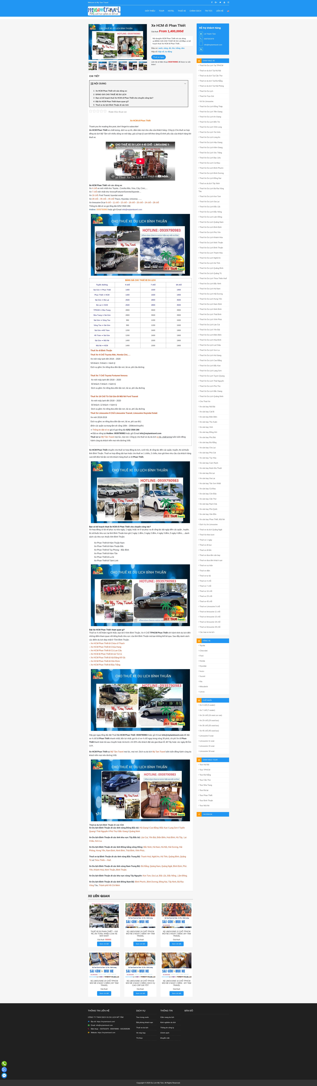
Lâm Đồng (182, 876)
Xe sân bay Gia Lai (207, 478)
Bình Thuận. (121, 870)
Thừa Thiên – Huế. (102, 860)
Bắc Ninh (148, 847)
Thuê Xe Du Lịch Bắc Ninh (210, 283)
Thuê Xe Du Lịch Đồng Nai (210, 178)
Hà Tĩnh (164, 857)
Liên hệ (219, 11)
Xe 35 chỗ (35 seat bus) (209, 725)
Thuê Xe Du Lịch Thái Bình (210, 314)
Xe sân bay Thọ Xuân (208, 422)
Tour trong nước (142, 1017)
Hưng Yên (100, 850)
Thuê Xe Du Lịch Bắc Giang (210, 391)
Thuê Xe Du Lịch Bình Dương (211, 173)
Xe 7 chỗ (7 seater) (207, 710)
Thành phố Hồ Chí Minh (109, 885)
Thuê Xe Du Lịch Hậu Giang (210, 142)
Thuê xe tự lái (205, 576)
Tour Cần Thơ (205, 780)
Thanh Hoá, (146, 857)
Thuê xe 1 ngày (205, 540)
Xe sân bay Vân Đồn (207, 514)
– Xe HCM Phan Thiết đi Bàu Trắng (104, 665)
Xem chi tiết (104, 944)
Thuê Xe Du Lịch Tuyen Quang (212, 376)
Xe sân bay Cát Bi (206, 412)
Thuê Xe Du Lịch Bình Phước (211, 168)
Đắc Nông (171, 876)
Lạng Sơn (173, 828)
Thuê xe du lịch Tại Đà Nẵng (211, 81)
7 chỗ (94, 192)
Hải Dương (173, 847)
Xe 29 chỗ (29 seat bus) (209, 720)
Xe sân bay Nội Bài (207, 407)
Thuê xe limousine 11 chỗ (209, 612)
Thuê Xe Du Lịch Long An (209, 137)
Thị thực (139, 1038)
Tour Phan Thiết (205, 795)
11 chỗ (116, 202)
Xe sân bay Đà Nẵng (207, 442)
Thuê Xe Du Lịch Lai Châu (210, 345)
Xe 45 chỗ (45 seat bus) (209, 731)
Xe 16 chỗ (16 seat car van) (210, 715)
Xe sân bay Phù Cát (207, 453)
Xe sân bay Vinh (206, 427)
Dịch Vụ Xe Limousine (208, 524)
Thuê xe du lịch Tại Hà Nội (210, 71)
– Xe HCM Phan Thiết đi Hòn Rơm (104, 661)
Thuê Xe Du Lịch (206, 91)
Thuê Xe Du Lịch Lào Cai (209, 325)
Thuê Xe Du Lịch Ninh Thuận (211, 242)
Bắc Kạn (164, 828)
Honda (202, 661)
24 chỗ (148, 202)
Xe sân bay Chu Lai (207, 448)
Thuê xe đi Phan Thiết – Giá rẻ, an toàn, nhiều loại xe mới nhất (104, 933)
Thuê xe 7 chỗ (205, 586)
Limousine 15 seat (206, 746)
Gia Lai (155, 876)
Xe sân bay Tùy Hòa (207, 458)
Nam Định (110, 850)
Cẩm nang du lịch (167, 1017)
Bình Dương (152, 882)
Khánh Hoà (99, 870)
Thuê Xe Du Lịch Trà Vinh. (210, 132)
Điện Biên (161, 837)
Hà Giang (144, 828)
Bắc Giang (123, 831)
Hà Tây (179, 837)
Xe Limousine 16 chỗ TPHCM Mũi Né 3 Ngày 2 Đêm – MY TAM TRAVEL (176, 983)
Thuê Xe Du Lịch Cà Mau (209, 163)
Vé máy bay (140, 1033)
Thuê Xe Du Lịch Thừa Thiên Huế (213, 278)
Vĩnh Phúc (140, 850)
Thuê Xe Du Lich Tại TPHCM (211, 65)
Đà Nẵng (145, 866)
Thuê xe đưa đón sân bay (209, 555)
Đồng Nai (163, 882)
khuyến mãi (164, 1038)
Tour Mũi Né (204, 805)
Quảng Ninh (134, 831)
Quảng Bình (174, 857)
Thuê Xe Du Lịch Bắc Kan (210, 366)
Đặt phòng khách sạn (144, 1022)
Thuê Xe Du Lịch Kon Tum (210, 196)
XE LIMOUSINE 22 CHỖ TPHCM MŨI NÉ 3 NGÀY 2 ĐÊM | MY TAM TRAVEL (176, 933)
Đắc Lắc (162, 876)
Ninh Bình (120, 850)
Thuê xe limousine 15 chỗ (209, 617)
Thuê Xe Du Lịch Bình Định (210, 227)
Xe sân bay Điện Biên (208, 417)
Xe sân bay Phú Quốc (208, 509)
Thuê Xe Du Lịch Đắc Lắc (209, 207)
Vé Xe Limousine (206, 101)
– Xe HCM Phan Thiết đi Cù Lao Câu (105, 650)
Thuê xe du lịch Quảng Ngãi (210, 530)
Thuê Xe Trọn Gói (206, 96)
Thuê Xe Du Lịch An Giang (210, 117)
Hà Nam (156, 847)
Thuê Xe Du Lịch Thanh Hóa (211, 253)
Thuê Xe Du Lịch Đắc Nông (210, 212)
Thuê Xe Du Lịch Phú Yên (210, 232)
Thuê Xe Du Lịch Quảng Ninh (211, 396)
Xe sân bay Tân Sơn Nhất (210, 483)
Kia (200, 681)
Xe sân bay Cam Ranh (208, 463)
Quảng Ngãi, (167, 866)
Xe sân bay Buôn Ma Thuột (210, 468)
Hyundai (202, 666)
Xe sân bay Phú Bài (207, 437)
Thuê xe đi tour (205, 545)
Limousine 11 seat (206, 741)
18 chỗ (132, 202)
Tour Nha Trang (205, 785)
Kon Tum (147, 876)
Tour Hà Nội (204, 764)
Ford (201, 656)
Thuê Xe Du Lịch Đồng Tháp (211, 106)
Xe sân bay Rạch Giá (208, 504)
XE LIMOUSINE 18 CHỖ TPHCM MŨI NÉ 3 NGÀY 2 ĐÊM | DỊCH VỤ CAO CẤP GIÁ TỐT (140, 983)
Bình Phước (140, 882)
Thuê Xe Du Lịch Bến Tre (209, 122)
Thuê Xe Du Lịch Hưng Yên (210, 299)
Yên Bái (152, 837)
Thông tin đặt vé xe (101, 430)
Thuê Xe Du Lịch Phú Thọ (209, 386)
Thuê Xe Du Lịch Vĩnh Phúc (210, 319)
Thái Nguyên (102, 831)
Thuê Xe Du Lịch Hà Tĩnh (209, 263)
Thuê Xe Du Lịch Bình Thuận (211, 248)
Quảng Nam (155, 866)
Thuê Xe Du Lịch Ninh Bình (210, 309)
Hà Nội (164, 847)
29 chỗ (95, 199)
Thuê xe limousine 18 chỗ (209, 622)
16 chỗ (95, 195)
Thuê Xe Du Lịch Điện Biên (210, 335)
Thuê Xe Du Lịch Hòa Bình (210, 340)
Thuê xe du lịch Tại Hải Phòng (211, 86)
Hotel (171, 11)
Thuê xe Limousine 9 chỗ (209, 606)
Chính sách (195, 11)
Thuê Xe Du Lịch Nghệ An (210, 258)
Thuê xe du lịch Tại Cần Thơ (211, 76)
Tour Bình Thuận (206, 800)
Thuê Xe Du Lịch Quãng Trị (210, 273)
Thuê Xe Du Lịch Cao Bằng (210, 360)
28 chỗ (156, 202)
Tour (161, 11)
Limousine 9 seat (206, 736)
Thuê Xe (182, 11)
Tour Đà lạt (203, 790)
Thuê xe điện (204, 571)
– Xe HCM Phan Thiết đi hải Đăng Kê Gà (107, 658)
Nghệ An (155, 857)
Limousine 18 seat (206, 751)
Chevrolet (203, 651)
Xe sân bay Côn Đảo (207, 494)
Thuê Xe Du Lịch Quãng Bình (211, 268)
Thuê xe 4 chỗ (205, 581)
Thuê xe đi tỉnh (205, 550)
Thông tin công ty (167, 1028)
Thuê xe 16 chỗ (205, 591)
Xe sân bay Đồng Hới (208, 432)
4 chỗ (94, 188)
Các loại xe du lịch (206, 632)
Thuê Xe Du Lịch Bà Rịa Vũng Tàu (211, 189)
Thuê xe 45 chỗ (205, 601)
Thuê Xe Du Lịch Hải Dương (211, 294)
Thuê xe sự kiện (206, 565)
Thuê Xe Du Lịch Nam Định (210, 304)
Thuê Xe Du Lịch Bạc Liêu (210, 158)
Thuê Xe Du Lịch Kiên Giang (211, 147)
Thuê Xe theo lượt (206, 535)
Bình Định (177, 866)
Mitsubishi (203, 686)
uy (158, 437)
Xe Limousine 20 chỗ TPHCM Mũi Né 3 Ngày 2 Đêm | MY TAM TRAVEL (104, 983)
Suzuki (202, 676)
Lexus (202, 692)
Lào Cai (144, 837)
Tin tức (208, 11)
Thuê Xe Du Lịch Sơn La (209, 350)
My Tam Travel (158, 752)
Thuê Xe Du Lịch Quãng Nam (211, 222)
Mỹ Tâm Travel (107, 437)
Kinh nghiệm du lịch (168, 1022)
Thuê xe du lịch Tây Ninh (209, 183)
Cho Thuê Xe (204, 401)
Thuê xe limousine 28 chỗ (209, 627)
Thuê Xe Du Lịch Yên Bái (209, 330)
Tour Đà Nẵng (205, 775)
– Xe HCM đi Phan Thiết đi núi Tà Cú (105, 654)
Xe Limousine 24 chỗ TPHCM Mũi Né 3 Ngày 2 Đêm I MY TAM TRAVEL (140, 933)
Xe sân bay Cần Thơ (207, 499)
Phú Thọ (113, 831)
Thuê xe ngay (158, 57)
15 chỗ (124, 202)
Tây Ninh (172, 882)
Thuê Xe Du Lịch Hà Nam (209, 289)
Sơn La (98, 841)
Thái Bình (130, 850)
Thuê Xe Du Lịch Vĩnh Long (210, 127)
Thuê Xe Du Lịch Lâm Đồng (210, 217)
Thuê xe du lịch (142, 1028)
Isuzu (201, 671)
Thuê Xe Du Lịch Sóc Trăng (210, 153)
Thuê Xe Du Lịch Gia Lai (209, 201)
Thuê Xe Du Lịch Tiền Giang (210, 112)
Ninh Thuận (110, 870)
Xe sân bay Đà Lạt (207, 473)
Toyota (202, 645)
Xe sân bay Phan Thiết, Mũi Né (212, 519)
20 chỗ (140, 202)
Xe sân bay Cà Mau (207, 489)
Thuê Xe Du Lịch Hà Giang (210, 355)
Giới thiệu (150, 11)
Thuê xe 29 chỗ (205, 596)
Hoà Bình (171, 837)
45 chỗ (111, 199)
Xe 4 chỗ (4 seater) (207, 705)
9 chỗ (108, 202)
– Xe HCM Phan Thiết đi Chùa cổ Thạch (107, 643)
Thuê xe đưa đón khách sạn (210, 560)
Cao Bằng (154, 828)
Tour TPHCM (204, 770)
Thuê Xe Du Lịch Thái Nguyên (211, 381)
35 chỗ (103, 199)
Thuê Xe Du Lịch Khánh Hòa (211, 237)
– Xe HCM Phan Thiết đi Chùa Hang (105, 647)
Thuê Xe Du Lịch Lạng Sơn (210, 371)
